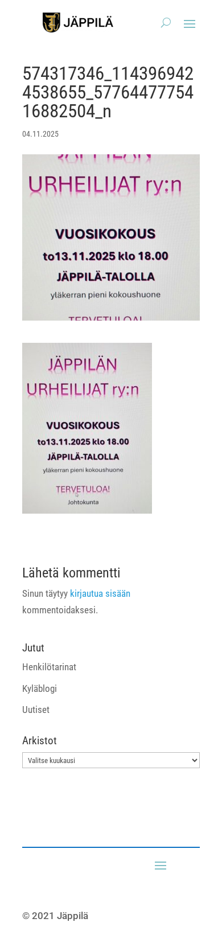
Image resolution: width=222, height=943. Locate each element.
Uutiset (36, 709)
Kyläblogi (39, 688)
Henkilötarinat (49, 667)
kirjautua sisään (100, 593)
